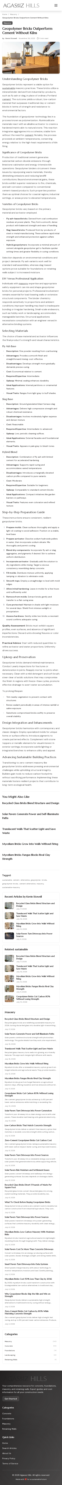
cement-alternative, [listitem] (27, 884)
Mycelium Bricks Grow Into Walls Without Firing (35, 924)
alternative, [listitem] (25, 880)
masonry (23, 283)
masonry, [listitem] (40, 884)
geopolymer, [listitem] (36, 880)
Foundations (10, 1350)
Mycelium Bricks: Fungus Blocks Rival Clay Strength (35, 987)
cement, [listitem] (16, 880)
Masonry (13, 14)
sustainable (8, 88)
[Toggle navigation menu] (56, 5)
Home (4, 14)
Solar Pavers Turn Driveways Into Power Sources (34, 934)
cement (6, 99)
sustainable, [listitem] (7, 880)
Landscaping (10, 1355)
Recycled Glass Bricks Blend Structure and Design (35, 904)
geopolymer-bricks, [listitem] (10, 884)
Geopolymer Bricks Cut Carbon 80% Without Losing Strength (33, 997)
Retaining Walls (11, 1359)
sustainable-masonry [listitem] (11, 887)
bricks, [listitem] (44, 880)
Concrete (9, 1346)
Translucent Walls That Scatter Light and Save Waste (34, 914)
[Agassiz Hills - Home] (21, 5)
